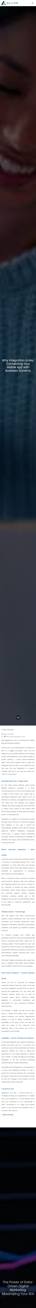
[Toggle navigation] (33, 3)
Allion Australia (8, 730)
